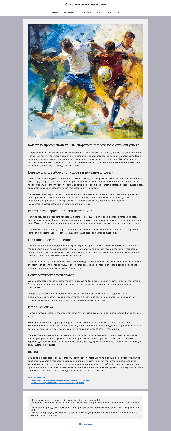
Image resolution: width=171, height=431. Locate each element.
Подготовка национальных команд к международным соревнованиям (62, 380)
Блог (99, 12)
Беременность (69, 12)
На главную (85, 424)
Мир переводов (38, 377)
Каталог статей (114, 12)
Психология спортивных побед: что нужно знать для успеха (57, 383)
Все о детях (86, 12)
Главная (54, 12)
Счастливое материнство (85, 4)
